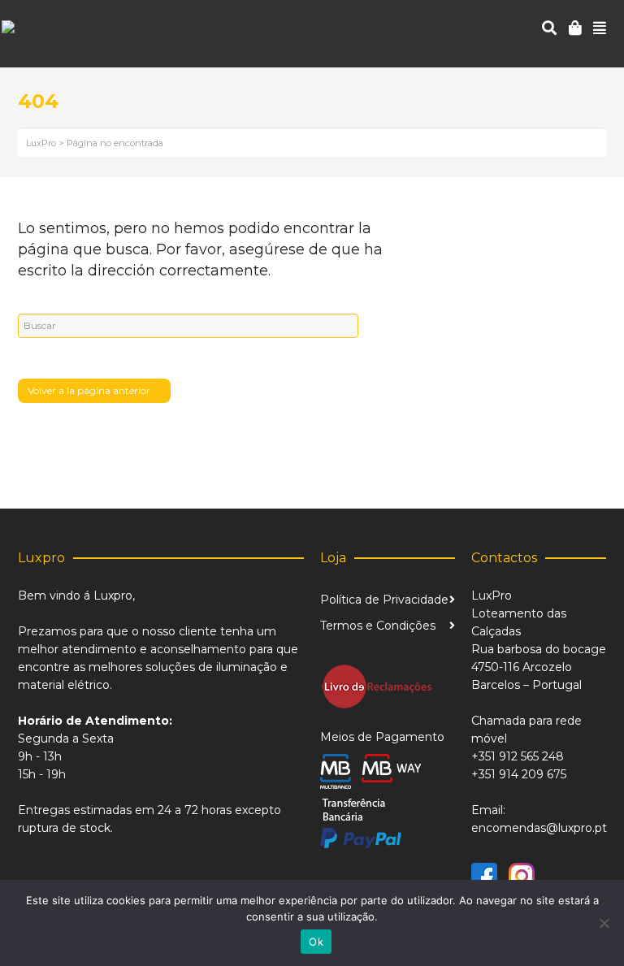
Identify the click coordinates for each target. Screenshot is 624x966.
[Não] (604, 923)
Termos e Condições (378, 625)
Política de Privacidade (384, 599)
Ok (316, 941)
